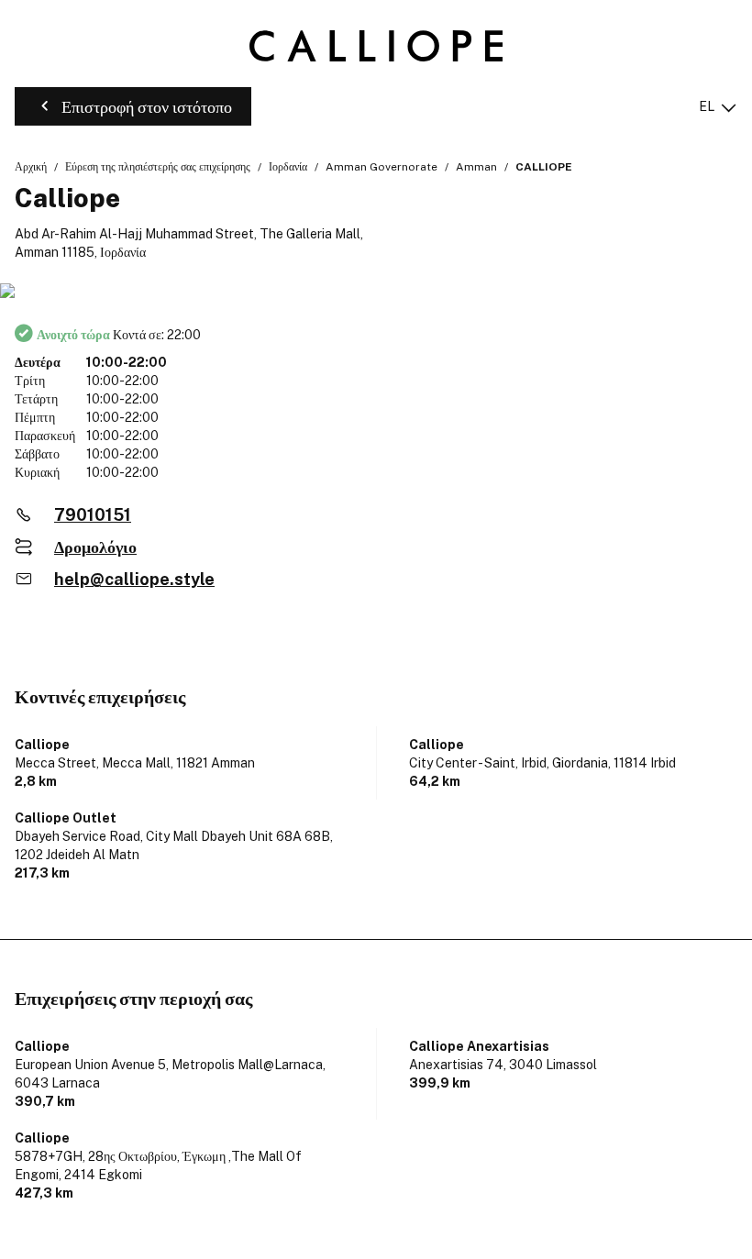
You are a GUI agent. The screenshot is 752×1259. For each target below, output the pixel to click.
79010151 (92, 515)
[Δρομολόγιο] (376, 292)
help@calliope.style (134, 579)
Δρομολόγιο (95, 547)
